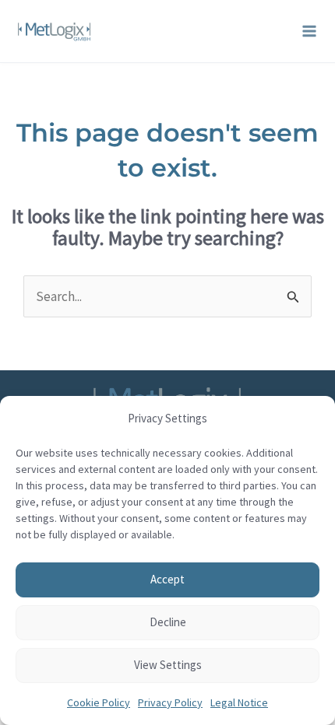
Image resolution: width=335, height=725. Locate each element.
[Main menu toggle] (310, 31)
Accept (167, 579)
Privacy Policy (170, 702)
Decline (168, 622)
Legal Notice (239, 702)
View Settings (168, 664)
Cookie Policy (98, 702)
